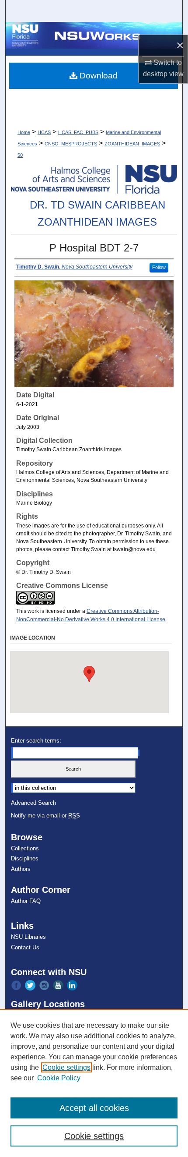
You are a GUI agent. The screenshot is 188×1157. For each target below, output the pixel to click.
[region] (94, 1083)
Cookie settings (66, 1067)
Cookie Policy (58, 1078)
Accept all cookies (94, 1108)
